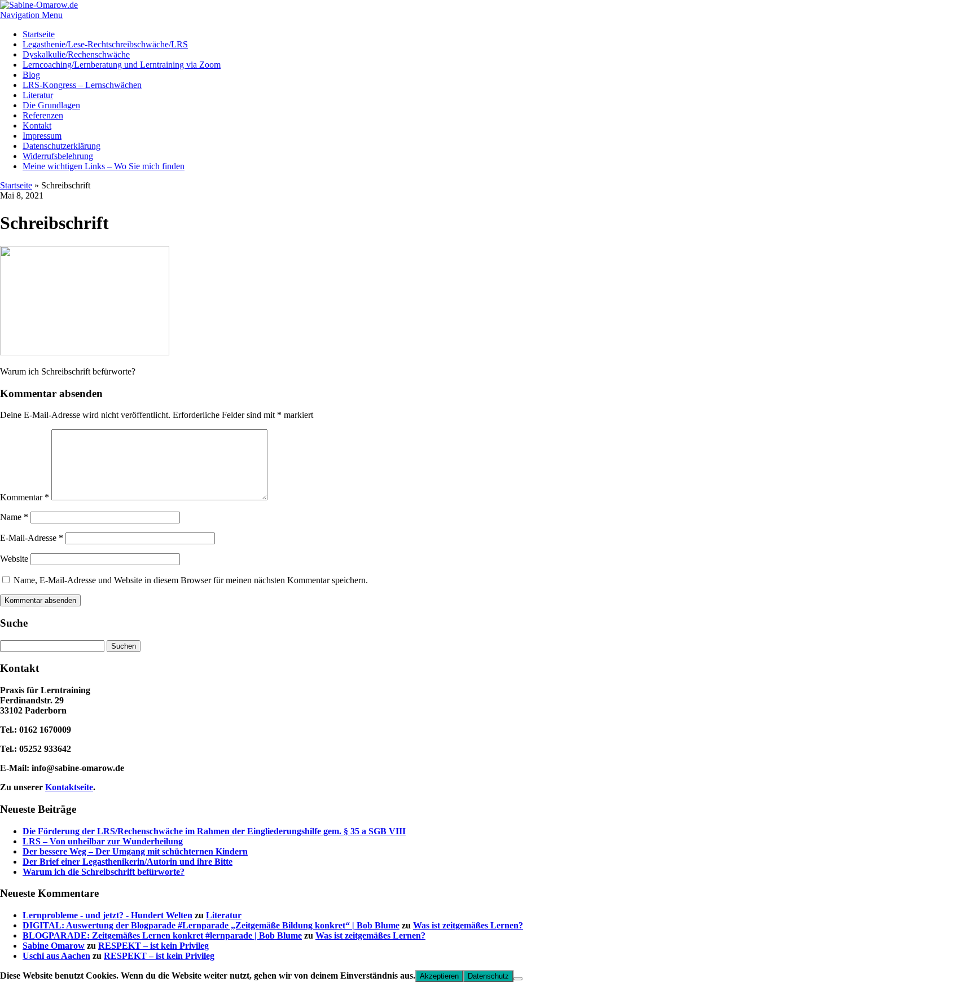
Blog (31, 75)
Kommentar (24, 497)
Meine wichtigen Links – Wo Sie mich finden (104, 166)
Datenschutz (488, 976)
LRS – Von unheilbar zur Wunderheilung (103, 841)
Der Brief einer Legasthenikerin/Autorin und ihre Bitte (127, 861)
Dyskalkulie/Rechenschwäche (76, 54)
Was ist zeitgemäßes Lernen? (468, 925)
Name (14, 517)
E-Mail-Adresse (31, 538)
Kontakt (37, 125)
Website (14, 558)
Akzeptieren (439, 976)
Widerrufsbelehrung (58, 156)
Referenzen (43, 115)
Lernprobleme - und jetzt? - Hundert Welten (107, 915)
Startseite (39, 34)
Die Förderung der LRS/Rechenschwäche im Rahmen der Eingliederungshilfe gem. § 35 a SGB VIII (214, 831)
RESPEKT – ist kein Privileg (153, 945)
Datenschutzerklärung (61, 146)
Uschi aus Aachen (56, 956)
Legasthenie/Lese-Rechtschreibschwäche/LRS (105, 44)
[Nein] (517, 978)
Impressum (42, 135)
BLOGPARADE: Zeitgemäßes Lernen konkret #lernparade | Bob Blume (162, 935)
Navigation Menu (31, 15)
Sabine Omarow (54, 945)
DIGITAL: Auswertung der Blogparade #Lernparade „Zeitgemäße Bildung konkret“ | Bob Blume (211, 925)
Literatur (38, 95)
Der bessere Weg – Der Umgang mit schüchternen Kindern (135, 851)
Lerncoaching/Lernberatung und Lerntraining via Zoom (122, 64)
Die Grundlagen (51, 105)
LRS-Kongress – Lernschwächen (82, 85)
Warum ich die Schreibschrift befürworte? (104, 872)
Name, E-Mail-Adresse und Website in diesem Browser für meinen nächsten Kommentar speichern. (191, 580)
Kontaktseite (69, 787)
